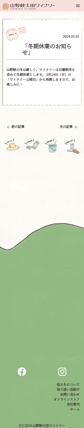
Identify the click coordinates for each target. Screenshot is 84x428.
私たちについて (68, 384)
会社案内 (73, 404)
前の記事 (15, 126)
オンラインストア (67, 399)
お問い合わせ (70, 394)
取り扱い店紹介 (68, 389)
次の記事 (69, 126)
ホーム (75, 409)
